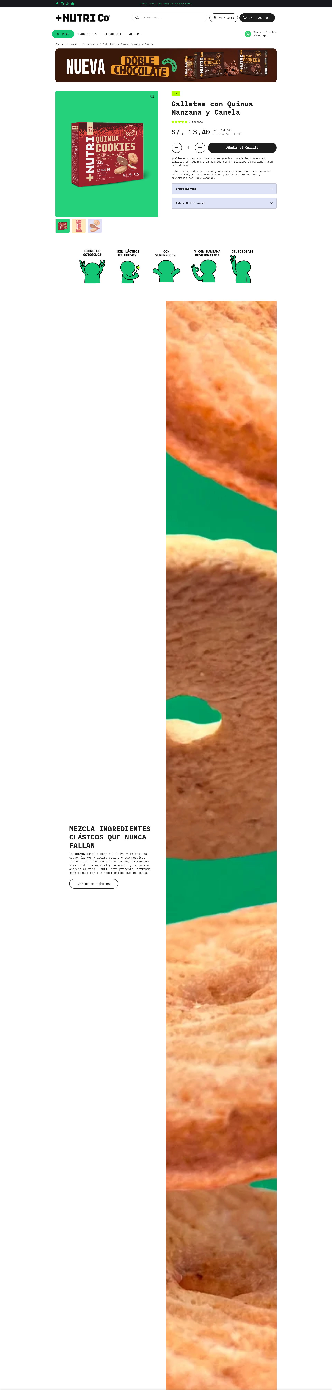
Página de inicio (66, 44)
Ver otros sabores (93, 884)
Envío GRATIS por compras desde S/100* (166, 4)
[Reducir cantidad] (177, 147)
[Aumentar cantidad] (200, 147)
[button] (257, 17)
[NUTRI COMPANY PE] (83, 18)
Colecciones (90, 44)
